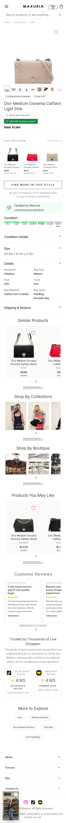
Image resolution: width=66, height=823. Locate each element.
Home (7, 22)
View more (13, 615)
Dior (33, 22)
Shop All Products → (33, 387)
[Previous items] (30, 381)
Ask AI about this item (19, 115)
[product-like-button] (56, 32)
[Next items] (36, 381)
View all (53, 141)
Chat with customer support (22, 121)
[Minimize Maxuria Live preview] (16, 794)
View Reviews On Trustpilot (33, 625)
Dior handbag (33, 737)
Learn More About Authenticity (29, 210)
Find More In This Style (33, 184)
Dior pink (48, 727)
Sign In (53, 7)
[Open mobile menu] (6, 6)
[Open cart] (61, 6)
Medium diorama (40, 717)
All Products (20, 22)
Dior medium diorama (23, 727)
